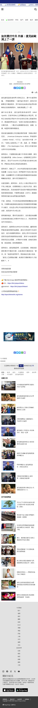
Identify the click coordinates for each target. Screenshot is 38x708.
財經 (19, 622)
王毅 (2, 374)
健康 (19, 642)
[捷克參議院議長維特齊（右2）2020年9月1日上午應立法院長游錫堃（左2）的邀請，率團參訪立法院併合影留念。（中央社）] (19, 56)
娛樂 (19, 659)
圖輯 (19, 662)
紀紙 (19, 650)
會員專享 (11, 20)
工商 (19, 665)
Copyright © (6, 701)
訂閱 (32, 365)
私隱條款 (27, 699)
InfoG (19, 625)
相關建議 (5, 699)
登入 (21, 365)
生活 (19, 639)
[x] (15, 671)
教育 (19, 656)
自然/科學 (19, 648)
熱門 (21, 20)
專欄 (19, 628)
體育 (19, 653)
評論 (19, 633)
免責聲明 (19, 699)
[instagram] (3, 671)
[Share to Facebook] (15, 88)
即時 (16, 20)
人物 (19, 636)
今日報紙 (19, 607)
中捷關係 (21, 372)
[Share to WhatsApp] (22, 88)
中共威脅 (10, 374)
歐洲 (8, 372)
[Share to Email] (25, 88)
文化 (19, 645)
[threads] (11, 671)
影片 (19, 610)
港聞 (26, 20)
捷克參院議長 (19, 374)
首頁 (2, 20)
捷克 (14, 372)
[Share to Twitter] (17, 88)
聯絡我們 (12, 699)
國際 (36, 20)
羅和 (28, 372)
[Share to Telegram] (20, 88)
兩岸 (31, 20)
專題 (19, 630)
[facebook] (7, 671)
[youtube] (18, 671)
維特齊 (34, 372)
